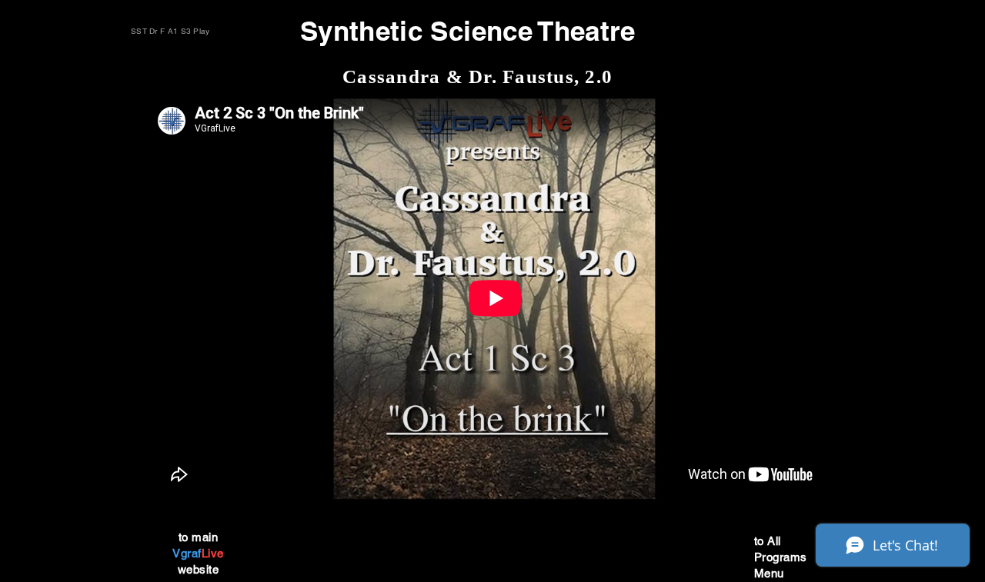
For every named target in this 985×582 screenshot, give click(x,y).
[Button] (222, 499)
